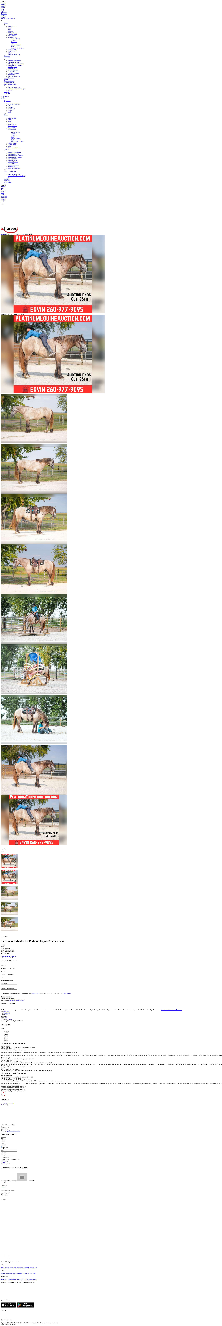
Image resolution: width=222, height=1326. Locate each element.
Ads (9, 105)
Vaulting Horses (12, 49)
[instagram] (8, 1317)
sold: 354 (13, 18)
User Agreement (35, 993)
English (3, 11)
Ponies (9, 28)
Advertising (12, 1267)
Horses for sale (12, 26)
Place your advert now (14, 54)
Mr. (3, 1149)
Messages (10, 107)
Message (4, 1185)
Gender (3, 1014)
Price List (6, 79)
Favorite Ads (11, 108)
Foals (9, 29)
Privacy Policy (67, 993)
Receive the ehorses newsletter (11, 1159)
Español (3, 15)
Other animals (11, 74)
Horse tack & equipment (14, 60)
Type (2, 1013)
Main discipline (5, 1019)
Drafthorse (7, 1013)
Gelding (7, 1014)
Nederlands (4, 12)
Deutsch (3, 3)
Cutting (13, 43)
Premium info (20, 1267)
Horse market (4, 234)
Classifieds (7, 57)
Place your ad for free (10, 84)
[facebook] (3, 1317)
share (3, 1187)
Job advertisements (13, 70)
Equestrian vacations (13, 73)
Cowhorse (14, 42)
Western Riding (15, 38)
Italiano (3, 7)
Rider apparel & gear (13, 62)
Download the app (9, 81)
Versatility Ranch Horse (17, 48)
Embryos (10, 31)
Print (3, 1162)
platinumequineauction (13, 1131)
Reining (13, 40)
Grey (5, 1017)
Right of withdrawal (17, 1273)
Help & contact (5, 1267)
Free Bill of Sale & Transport (17, 1000)
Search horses (13, 234)
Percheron (21, 234)
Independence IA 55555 (7, 1103)
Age (2, 1016)
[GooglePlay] (25, 1307)
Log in (7, 92)
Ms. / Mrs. (5, 1147)
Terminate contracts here (30, 1267)
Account (10, 110)
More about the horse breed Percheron (171, 1010)
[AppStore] (9, 1307)
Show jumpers (12, 35)
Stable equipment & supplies (15, 63)
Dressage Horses (12, 34)
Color (2, 1017)
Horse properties (12, 68)
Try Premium (9, 78)
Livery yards (11, 71)
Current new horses (31, 1279)
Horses (6, 23)
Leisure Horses (12, 51)
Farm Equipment (12, 67)
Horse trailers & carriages (15, 65)
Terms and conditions (29, 1273)
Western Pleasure (15, 45)
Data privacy (8, 1273)
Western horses (12, 37)
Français (3, 17)
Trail (12, 46)
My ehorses (7, 101)
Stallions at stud (12, 32)
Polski (2, 9)
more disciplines (5, 1021)
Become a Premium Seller (16, 88)
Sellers (9, 53)
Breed (2, 1011)
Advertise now (5, 96)
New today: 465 (5, 18)
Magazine (7, 56)
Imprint (3, 1273)
